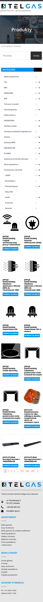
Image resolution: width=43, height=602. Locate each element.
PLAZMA (22, 153)
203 (22, 471)
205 (33, 471)
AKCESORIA (22, 93)
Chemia (22, 137)
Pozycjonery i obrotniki (22, 170)
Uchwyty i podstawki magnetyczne (20, 131)
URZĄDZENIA (22, 120)
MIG (22, 87)
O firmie (4, 563)
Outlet (22, 197)
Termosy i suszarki (20, 104)
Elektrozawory (20, 115)
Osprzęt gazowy (22, 109)
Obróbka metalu (22, 126)
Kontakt (4, 572)
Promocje (20, 203)
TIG (22, 82)
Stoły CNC (20, 192)
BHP (22, 98)
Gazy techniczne (7, 566)
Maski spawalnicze (20, 77)
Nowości (20, 208)
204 (27, 471)
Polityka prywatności (9, 575)
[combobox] (15, 56)
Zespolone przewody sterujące (20, 159)
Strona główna (6, 46)
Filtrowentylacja (22, 186)
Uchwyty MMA (22, 142)
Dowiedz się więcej (10, 249)
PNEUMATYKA (22, 148)
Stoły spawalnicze (22, 164)
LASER (22, 175)
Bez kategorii (20, 181)
